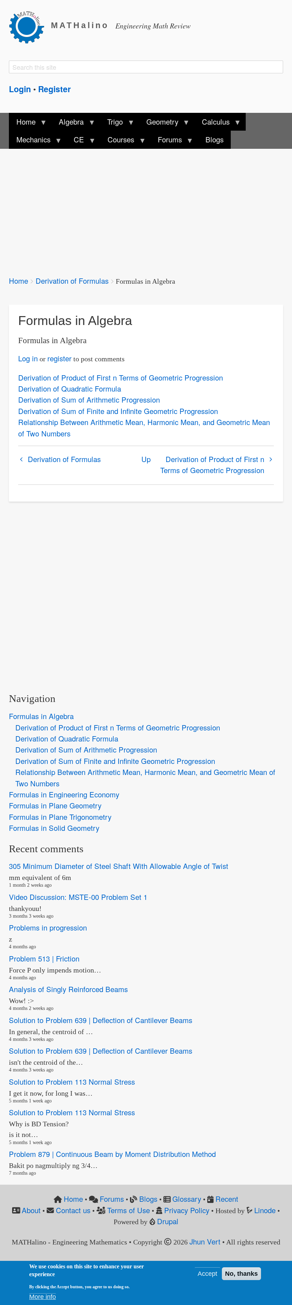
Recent (226, 1199)
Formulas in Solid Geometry (54, 828)
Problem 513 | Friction (44, 958)
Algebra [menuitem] (68, 123)
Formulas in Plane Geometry (55, 805)
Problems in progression (48, 928)
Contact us (73, 1210)
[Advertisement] (146, 207)
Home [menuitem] (22, 123)
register (59, 358)
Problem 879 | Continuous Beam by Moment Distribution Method (112, 1154)
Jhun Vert (204, 1241)
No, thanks (241, 1273)
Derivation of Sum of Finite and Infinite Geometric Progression (118, 411)
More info (42, 1296)
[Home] (30, 26)
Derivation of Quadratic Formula (69, 388)
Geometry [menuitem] (158, 123)
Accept (207, 1273)
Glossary (186, 1199)
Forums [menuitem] (166, 141)
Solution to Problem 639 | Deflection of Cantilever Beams (100, 1020)
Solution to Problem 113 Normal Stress (72, 1081)
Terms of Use (128, 1210)
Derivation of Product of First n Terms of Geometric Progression (120, 377)
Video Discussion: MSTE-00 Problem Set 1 (78, 897)
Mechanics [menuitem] (29, 141)
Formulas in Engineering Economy (64, 794)
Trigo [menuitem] (111, 123)
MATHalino (80, 25)
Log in (28, 358)
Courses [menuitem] (117, 141)
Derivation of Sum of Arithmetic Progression (89, 399)
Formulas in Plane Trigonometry (60, 817)
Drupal (167, 1221)
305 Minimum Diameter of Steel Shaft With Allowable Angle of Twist (118, 866)
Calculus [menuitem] (212, 123)
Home (18, 281)
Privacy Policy (186, 1210)
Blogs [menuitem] (214, 139)
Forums (112, 1199)
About (31, 1210)
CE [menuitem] (75, 141)
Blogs (148, 1199)
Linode (265, 1210)
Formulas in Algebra (41, 716)
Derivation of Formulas (72, 281)
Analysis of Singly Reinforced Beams (68, 989)
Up (146, 459)
